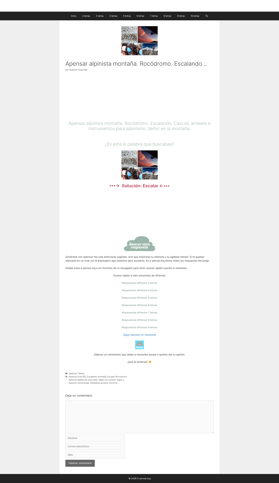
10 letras (195, 16)
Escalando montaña (96, 376)
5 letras (127, 16)
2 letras (86, 16)
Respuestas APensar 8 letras (139, 320)
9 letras (181, 16)
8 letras (167, 16)
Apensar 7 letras (76, 373)
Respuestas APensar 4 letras (139, 290)
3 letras (100, 16)
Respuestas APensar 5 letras (139, 297)
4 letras (113, 16)
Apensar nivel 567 (77, 376)
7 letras (154, 16)
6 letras (140, 16)
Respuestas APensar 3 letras (139, 282)
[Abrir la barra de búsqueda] (206, 16)
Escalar (110, 376)
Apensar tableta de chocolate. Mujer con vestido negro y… (97, 380)
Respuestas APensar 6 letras (139, 305)
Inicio (73, 16)
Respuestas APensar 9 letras (139, 327)
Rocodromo (121, 376)
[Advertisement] (139, 96)
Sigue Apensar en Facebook (139, 334)
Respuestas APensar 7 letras (139, 312)
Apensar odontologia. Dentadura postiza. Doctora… (94, 383)
